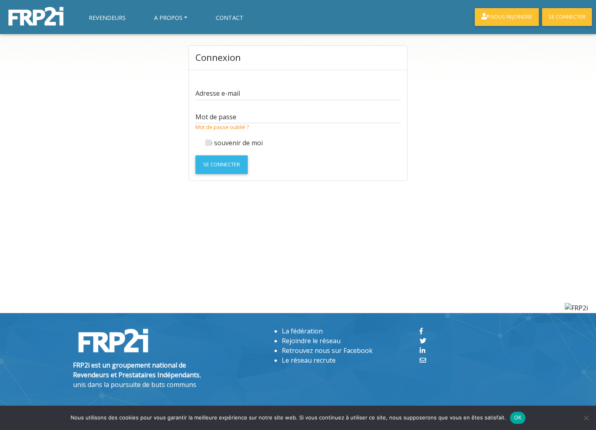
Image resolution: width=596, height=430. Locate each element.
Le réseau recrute (309, 360)
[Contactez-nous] (423, 360)
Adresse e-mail (217, 93)
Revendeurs (107, 18)
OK (518, 417)
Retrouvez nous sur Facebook (327, 350)
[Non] (586, 418)
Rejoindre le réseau (311, 340)
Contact (230, 18)
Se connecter (221, 164)
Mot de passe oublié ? (222, 127)
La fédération (302, 331)
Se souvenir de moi (234, 142)
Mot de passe (215, 116)
